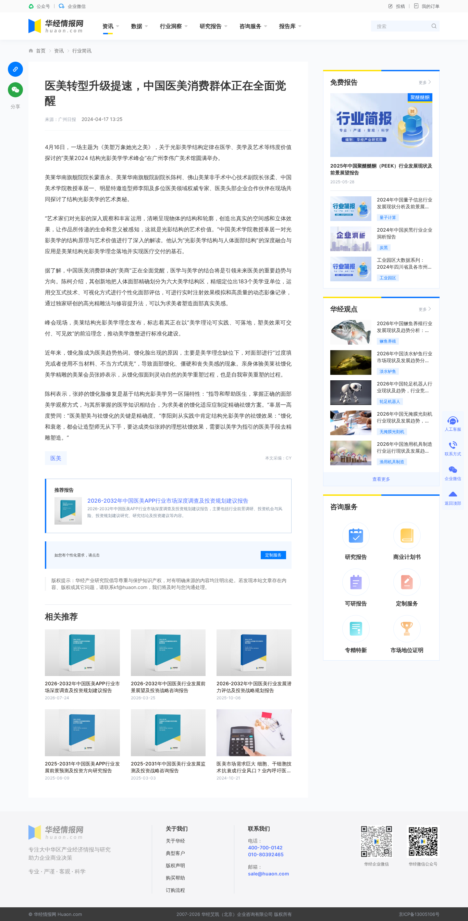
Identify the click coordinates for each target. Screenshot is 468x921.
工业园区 (388, 277)
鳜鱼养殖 (388, 341)
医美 (55, 458)
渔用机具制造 (392, 461)
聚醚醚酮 (420, 97)
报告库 (287, 26)
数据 (136, 26)
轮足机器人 (390, 401)
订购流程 (175, 890)
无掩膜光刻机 (392, 431)
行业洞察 (171, 26)
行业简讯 (81, 50)
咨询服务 (250, 26)
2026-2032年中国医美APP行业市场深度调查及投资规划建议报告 (167, 500)
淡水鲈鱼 (388, 371)
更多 (423, 82)
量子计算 (388, 217)
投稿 (400, 6)
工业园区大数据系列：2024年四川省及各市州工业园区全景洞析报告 (404, 267)
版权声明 (175, 865)
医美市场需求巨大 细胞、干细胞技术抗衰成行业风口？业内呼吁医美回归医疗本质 (254, 770)
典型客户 (175, 853)
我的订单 (431, 6)
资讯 (107, 26)
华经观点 (344, 309)
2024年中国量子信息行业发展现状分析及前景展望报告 (404, 206)
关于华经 (175, 841)
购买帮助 (175, 878)
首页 (41, 50)
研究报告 (211, 26)
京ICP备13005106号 (419, 914)
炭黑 (384, 247)
